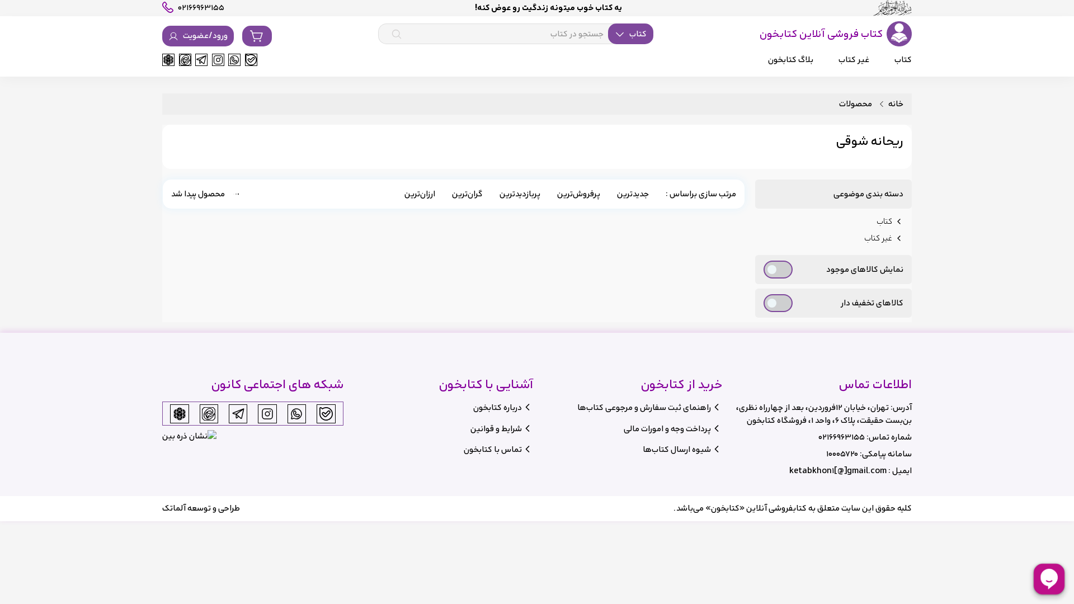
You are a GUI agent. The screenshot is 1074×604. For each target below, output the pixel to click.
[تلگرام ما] (201, 59)
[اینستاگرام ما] (218, 59)
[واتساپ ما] (234, 59)
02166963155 (841, 437)
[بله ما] (251, 59)
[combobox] (515, 34)
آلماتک (174, 508)
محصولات (855, 104)
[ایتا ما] (185, 59)
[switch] (778, 270)
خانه (895, 104)
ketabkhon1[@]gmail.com (838, 471)
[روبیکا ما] (168, 59)
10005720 (842, 454)
